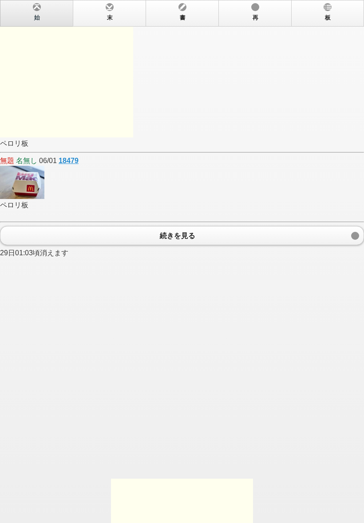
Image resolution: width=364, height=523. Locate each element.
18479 (69, 160)
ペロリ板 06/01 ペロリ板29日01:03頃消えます (165, 136)
